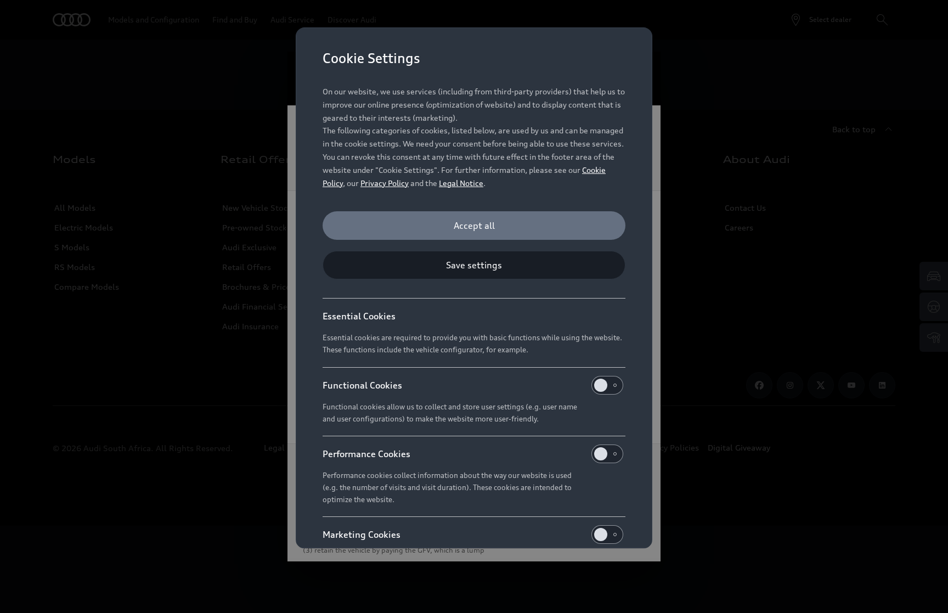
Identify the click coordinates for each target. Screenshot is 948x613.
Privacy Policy (384, 183)
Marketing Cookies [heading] (361, 534)
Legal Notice (461, 183)
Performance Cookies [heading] (366, 453)
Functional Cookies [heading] (362, 385)
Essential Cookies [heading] (359, 316)
